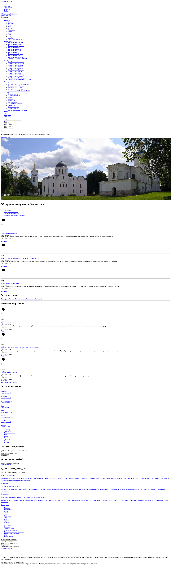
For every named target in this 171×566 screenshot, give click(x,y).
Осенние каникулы (14, 108)
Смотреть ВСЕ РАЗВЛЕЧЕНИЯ (17, 58)
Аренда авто (8, 7)
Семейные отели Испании (16, 70)
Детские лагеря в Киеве (15, 87)
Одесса (6, 438)
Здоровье (10, 97)
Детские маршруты (14, 94)
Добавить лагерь (9, 528)
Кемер (10, 31)
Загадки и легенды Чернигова (10, 283)
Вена (9, 26)
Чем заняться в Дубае (14, 49)
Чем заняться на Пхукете (15, 54)
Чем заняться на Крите (15, 50)
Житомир (7, 429)
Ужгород (7, 439)
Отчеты (6, 522)
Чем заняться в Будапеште (16, 46)
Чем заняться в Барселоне (15, 42)
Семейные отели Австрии (16, 62)
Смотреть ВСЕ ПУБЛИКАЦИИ (17, 110)
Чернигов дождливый (7, 323)
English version (8, 536)
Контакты (7, 9)
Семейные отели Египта (15, 68)
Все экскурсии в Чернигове (9, 382)
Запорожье (7, 431)
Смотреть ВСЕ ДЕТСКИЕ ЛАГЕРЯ (19, 91)
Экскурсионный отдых (15, 103)
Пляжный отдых (13, 102)
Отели (6, 60)
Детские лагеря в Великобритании (18, 84)
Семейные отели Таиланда (16, 75)
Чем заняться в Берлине (15, 44)
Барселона (11, 23)
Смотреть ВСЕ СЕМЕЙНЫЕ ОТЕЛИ (19, 79)
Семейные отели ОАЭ (14, 73)
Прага (9, 34)
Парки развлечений (14, 95)
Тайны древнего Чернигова (9, 233)
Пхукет (10, 36)
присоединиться (6, 464)
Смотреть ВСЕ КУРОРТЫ (16, 39)
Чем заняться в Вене (14, 47)
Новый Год (11, 105)
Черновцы (7, 442)
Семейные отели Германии (16, 65)
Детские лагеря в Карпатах (16, 89)
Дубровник (11, 30)
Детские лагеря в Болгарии (16, 83)
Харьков (6, 441)
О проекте (7, 525)
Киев (5, 434)
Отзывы (6, 519)
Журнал (6, 92)
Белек (9, 25)
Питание (10, 99)
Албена (10, 22)
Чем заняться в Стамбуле (15, 55)
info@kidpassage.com (7, 1)
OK (2, 137)
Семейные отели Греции (15, 66)
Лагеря (6, 81)
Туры (5, 4)
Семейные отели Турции (15, 76)
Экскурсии (7, 6)
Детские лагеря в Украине (16, 86)
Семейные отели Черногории (17, 78)
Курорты (7, 20)
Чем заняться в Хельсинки (16, 57)
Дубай (10, 28)
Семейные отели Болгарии (16, 63)
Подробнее (6, 137)
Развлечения (8, 41)
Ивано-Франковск (9, 433)
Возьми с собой (12, 100)
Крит (9, 33)
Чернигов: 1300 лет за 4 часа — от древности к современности (20, 258)
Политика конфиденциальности (14, 532)
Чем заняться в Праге (14, 52)
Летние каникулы (13, 107)
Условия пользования (10, 530)
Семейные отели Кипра (15, 71)
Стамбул (10, 38)
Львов (6, 436)
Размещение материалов (11, 533)
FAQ (5, 535)
